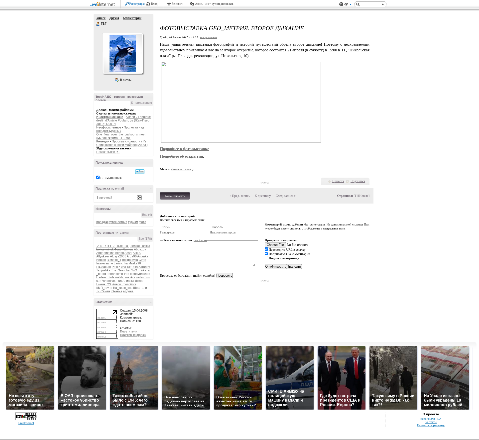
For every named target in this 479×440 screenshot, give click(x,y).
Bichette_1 (114, 260)
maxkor (130, 277)
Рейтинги (177, 3)
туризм (133, 222)
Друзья (114, 18)
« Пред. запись (240, 196)
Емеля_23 (103, 284)
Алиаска (128, 281)
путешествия (118, 222)
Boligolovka (130, 260)
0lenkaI (135, 246)
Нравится (338, 181)
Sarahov (144, 267)
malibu (119, 277)
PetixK (116, 267)
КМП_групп (104, 288)
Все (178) (145, 238)
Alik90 (137, 253)
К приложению (141, 103)
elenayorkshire (140, 274)
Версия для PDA (430, 418)
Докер (139, 281)
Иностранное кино (109, 117)
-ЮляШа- (122, 246)
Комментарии (132, 18)
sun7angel (103, 281)
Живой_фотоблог (124, 284)
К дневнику (263, 196)
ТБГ (98, 24)
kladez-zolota (105, 277)
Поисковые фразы (133, 335)
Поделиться (358, 181)
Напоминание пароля (223, 232)
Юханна (116, 291)
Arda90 (132, 256)
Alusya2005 (118, 256)
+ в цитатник (208, 37)
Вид (348, 5)
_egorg (101, 274)
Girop (142, 260)
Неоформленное (108, 127)
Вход (154, 3)
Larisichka (121, 263)
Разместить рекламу (431, 425)
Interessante (104, 263)
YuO (134, 270)
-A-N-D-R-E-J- (106, 246)
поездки (102, 222)
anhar (111, 274)
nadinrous (143, 277)
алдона (128, 291)
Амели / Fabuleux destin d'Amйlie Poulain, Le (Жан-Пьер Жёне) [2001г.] (123, 120)
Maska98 (134, 263)
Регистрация (137, 3)
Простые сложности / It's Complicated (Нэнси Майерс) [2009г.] (121, 143)
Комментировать (175, 195)
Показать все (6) (108, 152)
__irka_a (144, 270)
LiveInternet (103, 4)
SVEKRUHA (129, 267)
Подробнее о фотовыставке (184, 149)
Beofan (101, 260)
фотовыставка (181, 169)
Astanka (142, 256)
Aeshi (128, 253)
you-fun (117, 281)
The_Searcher (120, 270)
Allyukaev (103, 256)
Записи (101, 18)
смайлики (200, 240)
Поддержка (341, 4)
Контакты (431, 422)
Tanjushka (103, 270)
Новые (363, 196)
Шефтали (140, 288)
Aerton (119, 253)
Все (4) (147, 215)
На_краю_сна (122, 288)
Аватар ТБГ (122, 53)
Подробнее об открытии (181, 156)
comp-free (122, 274)
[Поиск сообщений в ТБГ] (139, 171)
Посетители (128, 331)
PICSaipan (103, 267)
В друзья (126, 80)
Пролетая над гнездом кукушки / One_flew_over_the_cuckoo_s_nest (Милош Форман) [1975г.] (120, 133)
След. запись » (286, 196)
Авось (199, 3)
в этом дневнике (111, 178)
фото (142, 222)
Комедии (102, 141)
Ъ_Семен (103, 291)
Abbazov (140, 249)
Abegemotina (105, 253)
